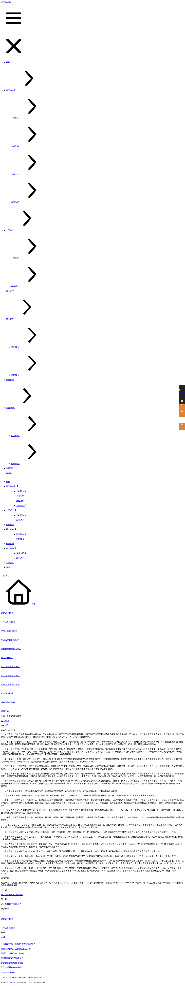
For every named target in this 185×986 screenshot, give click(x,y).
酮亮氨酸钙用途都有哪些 (12, 895)
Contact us (11, 972)
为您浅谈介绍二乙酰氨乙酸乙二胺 (16, 949)
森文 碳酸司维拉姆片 (10, 667)
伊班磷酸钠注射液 (9, 631)
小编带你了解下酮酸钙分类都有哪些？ (18, 944)
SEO (44, 982)
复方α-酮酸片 (7, 658)
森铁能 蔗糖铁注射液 (10, 684)
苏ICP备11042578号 (13, 982)
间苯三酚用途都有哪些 (11, 967)
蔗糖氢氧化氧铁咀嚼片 (11, 649)
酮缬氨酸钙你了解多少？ (12, 958)
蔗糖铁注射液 (7, 613)
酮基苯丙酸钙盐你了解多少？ (14, 953)
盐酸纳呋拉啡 (7, 693)
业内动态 (5, 576)
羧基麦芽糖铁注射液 (10, 640)
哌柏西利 (5, 711)
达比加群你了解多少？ (11, 904)
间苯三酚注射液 (8, 622)
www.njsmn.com (25, 977)
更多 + (4, 937)
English (3, 972)
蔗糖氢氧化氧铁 (8, 702)
